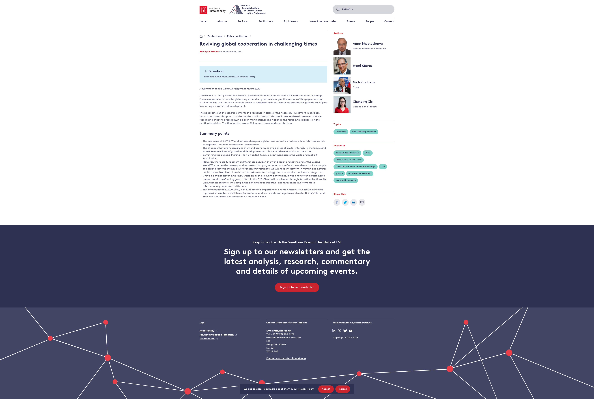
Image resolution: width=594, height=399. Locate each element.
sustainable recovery (346, 180)
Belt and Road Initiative (347, 153)
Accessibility (207, 331)
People (370, 21)
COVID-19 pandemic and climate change (355, 167)
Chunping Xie (363, 101)
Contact (389, 21)
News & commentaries (323, 21)
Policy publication (237, 36)
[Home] (201, 36)
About (221, 21)
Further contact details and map (286, 358)
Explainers (290, 21)
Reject (344, 390)
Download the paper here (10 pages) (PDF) (229, 77)
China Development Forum (349, 160)
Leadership (341, 132)
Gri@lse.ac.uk (282, 331)
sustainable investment (359, 173)
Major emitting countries (364, 132)
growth (339, 173)
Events (351, 21)
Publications (266, 21)
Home (203, 21)
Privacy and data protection (217, 335)
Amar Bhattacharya (368, 43)
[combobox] (363, 9)
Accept (328, 390)
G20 (383, 167)
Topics (241, 21)
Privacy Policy (306, 389)
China (367, 153)
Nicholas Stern (364, 82)
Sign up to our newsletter (297, 287)
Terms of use (207, 339)
